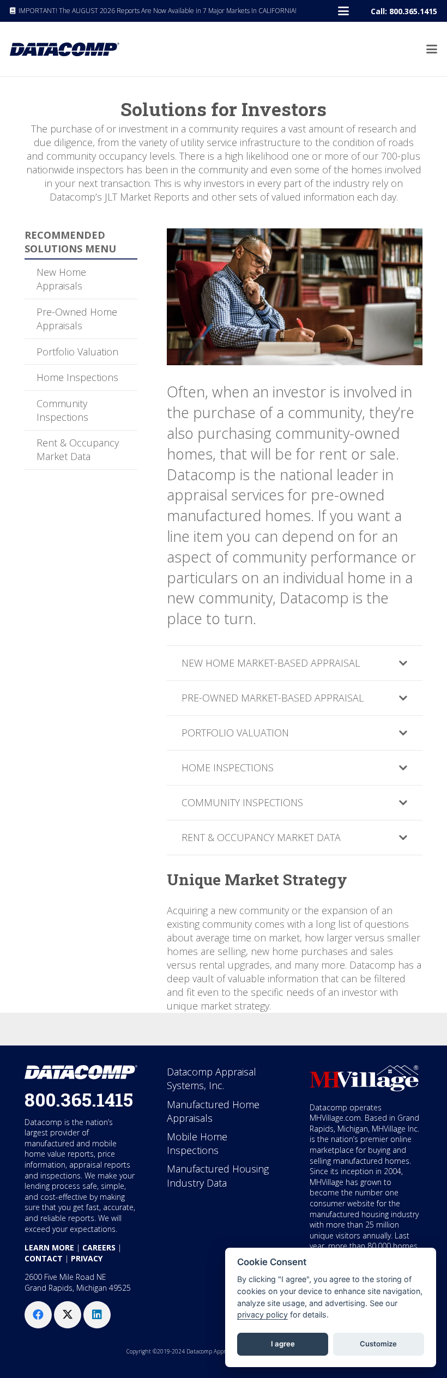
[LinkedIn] (97, 1314)
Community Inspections (62, 410)
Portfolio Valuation (77, 351)
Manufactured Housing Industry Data (218, 1175)
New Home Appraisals (61, 278)
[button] (343, 10)
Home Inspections (77, 377)
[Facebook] (38, 1314)
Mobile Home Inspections (197, 1143)
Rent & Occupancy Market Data (78, 449)
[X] (67, 1314)
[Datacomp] (64, 49)
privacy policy (262, 1314)
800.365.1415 (79, 1099)
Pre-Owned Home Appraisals (77, 318)
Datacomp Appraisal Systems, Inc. (211, 1078)
